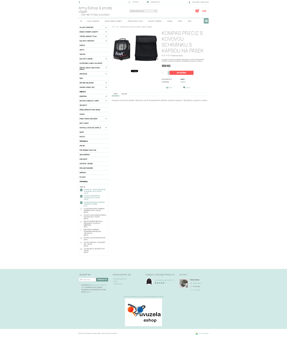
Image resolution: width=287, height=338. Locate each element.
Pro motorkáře (86, 168)
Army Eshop (197, 290)
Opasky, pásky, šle (87, 87)
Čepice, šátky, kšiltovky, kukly (90, 68)
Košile (169, 21)
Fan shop (83, 159)
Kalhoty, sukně (86, 59)
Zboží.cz (126, 296)
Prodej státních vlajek (156, 296)
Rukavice (83, 74)
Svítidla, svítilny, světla (90, 128)
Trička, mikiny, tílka (135, 21)
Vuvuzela (84, 141)
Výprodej (84, 181)
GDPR (115, 281)
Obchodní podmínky (120, 279)
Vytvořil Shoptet (203, 333)
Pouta (82, 137)
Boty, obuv (84, 123)
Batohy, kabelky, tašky (89, 101)
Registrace (205, 2)
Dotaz (188, 87)
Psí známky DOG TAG (88, 150)
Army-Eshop (144, 296)
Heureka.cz (134, 296)
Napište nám (117, 284)
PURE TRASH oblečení (88, 119)
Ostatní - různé (86, 164)
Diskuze (124, 94)
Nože (82, 132)
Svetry (83, 54)
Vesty (180, 21)
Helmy (82, 146)
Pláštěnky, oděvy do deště (91, 63)
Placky (83, 177)
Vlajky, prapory (93, 21)
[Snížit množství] (168, 74)
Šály (189, 21)
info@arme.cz (197, 283)
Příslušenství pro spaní (90, 110)
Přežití (83, 92)
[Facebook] (79, 2)
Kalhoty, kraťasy (155, 21)
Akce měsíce (85, 155)
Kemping (83, 96)
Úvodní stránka (81, 21)
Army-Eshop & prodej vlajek (95, 11)
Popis (115, 94)
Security (83, 105)
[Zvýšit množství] (168, 72)
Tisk (170, 87)
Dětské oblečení (87, 83)
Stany (82, 114)
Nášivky (83, 172)
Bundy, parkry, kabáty (113, 21)
